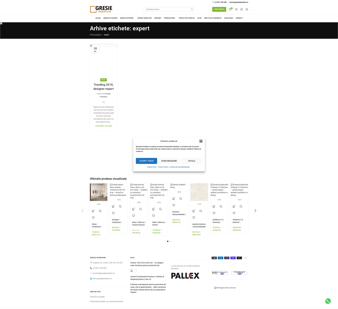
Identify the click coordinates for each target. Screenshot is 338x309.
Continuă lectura (103, 126)
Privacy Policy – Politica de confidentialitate (174, 167)
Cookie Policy (152, 167)
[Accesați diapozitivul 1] (167, 241)
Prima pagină (95, 35)
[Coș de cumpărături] (236, 9)
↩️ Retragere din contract (225, 288)
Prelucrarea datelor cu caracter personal (106, 301)
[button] (201, 141)
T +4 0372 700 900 (219, 2)
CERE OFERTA (219, 9)
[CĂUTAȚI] (192, 9)
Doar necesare (169, 161)
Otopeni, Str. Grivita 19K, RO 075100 (107, 263)
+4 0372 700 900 (100, 268)
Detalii (191, 161)
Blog (103, 80)
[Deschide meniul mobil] (247, 9)
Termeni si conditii (97, 297)
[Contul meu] (241, 9)
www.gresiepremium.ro (102, 278)
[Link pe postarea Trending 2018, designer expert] (103, 62)
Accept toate (146, 161)
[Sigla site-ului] (101, 9)
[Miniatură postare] (133, 272)
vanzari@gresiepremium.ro (238, 2)
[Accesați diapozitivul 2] (170, 241)
